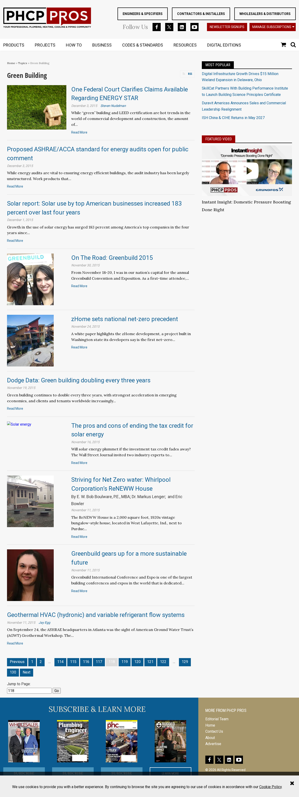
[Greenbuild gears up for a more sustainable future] (30, 575)
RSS (190, 74)
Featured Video (218, 139)
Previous (17, 661)
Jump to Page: (19, 684)
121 (150, 661)
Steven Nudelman (113, 106)
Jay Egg (44, 622)
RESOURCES (185, 45)
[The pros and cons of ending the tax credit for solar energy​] (19, 424)
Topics (22, 63)
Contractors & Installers (201, 14)
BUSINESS (102, 45)
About (210, 737)
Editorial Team (216, 719)
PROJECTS (45, 45)
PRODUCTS (13, 45)
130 (13, 672)
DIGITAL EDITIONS (224, 45)
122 (163, 661)
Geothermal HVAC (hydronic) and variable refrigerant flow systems (96, 614)
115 (73, 661)
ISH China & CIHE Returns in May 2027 (233, 118)
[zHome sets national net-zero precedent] (30, 340)
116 (86, 661)
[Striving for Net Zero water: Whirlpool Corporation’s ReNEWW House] (30, 501)
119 (124, 661)
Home (11, 63)
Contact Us (214, 731)
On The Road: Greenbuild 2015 (112, 257)
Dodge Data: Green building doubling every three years (78, 380)
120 (137, 661)
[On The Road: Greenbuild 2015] (30, 279)
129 (185, 661)
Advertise (213, 744)
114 (60, 661)
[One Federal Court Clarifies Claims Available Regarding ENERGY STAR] (36, 107)
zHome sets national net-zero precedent (124, 318)
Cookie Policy (270, 787)
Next (26, 672)
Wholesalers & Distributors (265, 14)
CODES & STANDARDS (142, 45)
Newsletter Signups (227, 27)
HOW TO (74, 45)
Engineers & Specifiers (143, 14)
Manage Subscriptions (271, 27)
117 (99, 661)
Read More (79, 132)
